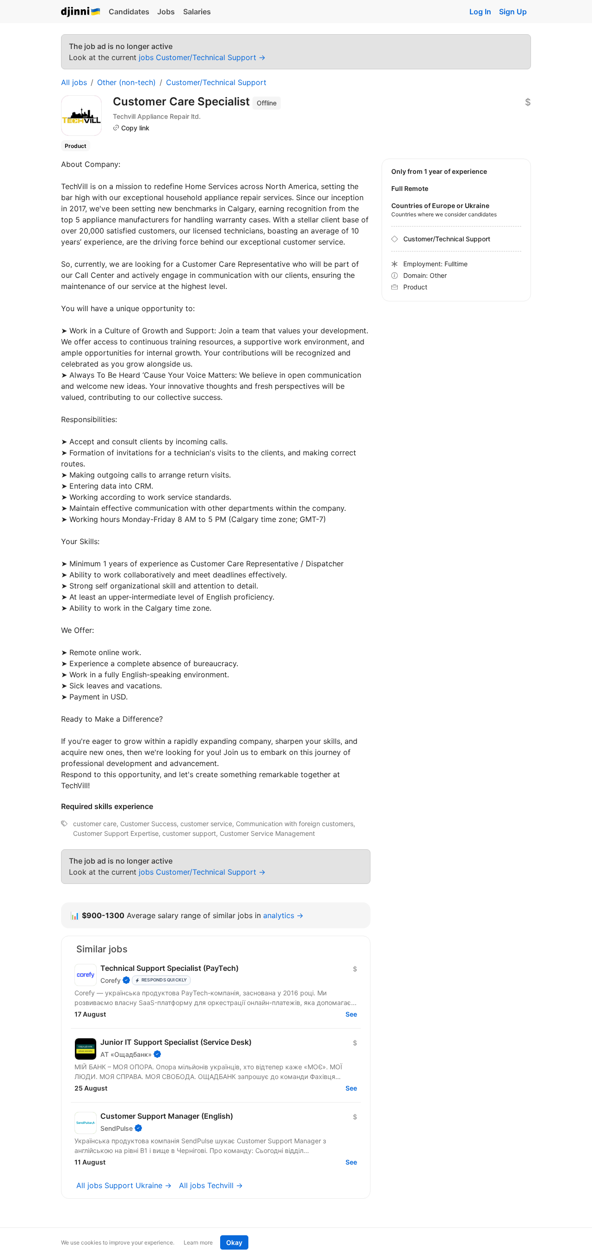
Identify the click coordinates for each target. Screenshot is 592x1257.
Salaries (197, 11)
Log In (480, 11)
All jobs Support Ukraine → (124, 1185)
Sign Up (513, 11)
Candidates (129, 11)
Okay (234, 1242)
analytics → (283, 915)
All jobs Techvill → (211, 1185)
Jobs (166, 11)
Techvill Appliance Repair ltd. (157, 116)
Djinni (81, 12)
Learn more (198, 1242)
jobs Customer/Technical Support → (202, 57)
